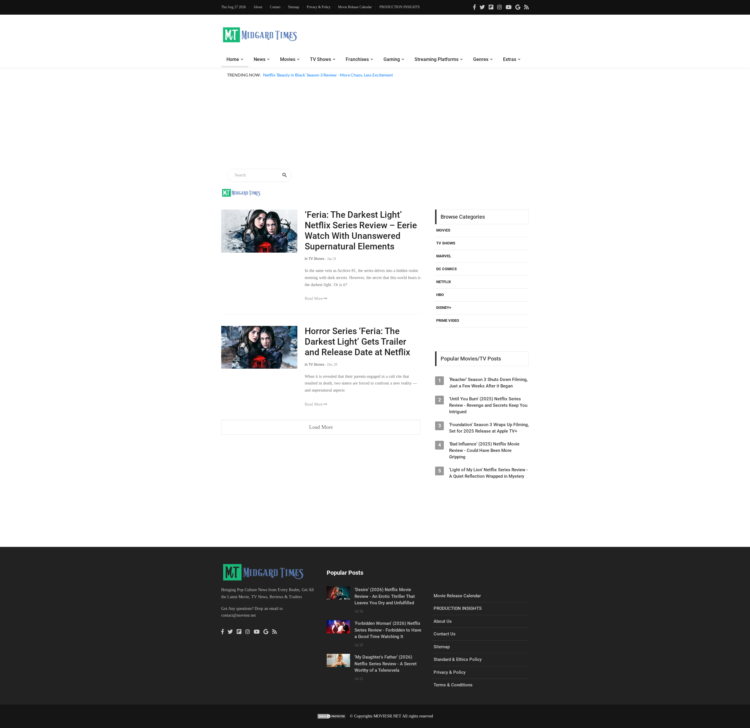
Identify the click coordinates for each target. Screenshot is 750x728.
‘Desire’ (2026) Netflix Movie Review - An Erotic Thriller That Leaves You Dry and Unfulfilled (384, 596)
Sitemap (293, 7)
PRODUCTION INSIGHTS (399, 7)
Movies (287, 59)
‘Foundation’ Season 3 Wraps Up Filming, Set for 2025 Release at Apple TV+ (489, 428)
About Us (443, 621)
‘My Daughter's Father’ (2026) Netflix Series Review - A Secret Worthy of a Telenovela (385, 663)
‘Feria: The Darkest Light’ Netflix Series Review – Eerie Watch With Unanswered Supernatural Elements (361, 230)
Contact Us (445, 634)
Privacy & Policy (318, 7)
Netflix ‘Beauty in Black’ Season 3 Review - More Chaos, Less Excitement (328, 74)
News (259, 59)
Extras (509, 59)
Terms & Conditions (453, 685)
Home (232, 59)
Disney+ (443, 307)
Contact (275, 7)
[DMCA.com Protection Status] (331, 716)
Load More (321, 427)
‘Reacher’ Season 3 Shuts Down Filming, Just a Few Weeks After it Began (488, 383)
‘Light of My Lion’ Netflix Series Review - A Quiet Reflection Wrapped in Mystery (488, 473)
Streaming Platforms (436, 59)
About (257, 7)
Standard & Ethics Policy (458, 659)
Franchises (357, 59)
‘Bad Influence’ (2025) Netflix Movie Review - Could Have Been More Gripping (484, 450)
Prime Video (447, 320)
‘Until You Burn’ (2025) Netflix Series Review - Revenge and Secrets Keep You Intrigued (488, 405)
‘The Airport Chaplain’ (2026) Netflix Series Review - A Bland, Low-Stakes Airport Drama (343, 81)
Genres (480, 59)
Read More (314, 298)
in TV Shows (314, 259)
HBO (440, 294)
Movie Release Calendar (355, 7)
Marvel (443, 256)
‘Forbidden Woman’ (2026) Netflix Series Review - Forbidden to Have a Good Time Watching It (387, 630)
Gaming (391, 59)
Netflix (443, 282)
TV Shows (320, 59)
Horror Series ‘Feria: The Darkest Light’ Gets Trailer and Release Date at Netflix (357, 341)
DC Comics (446, 269)
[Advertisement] (375, 124)
